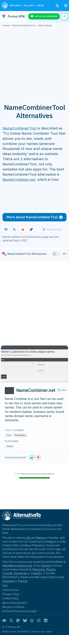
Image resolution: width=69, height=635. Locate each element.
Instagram (20, 573)
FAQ (4, 586)
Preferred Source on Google (19, 611)
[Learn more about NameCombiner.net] (9, 390)
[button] (62, 390)
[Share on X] (14, 229)
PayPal (22, 581)
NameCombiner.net (18, 179)
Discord (46, 565)
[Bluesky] (25, 620)
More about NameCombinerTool (32, 217)
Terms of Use (10, 590)
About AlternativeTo (14, 602)
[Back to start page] (5, 5)
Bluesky (51, 569)
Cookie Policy (10, 598)
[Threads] (32, 620)
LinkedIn (36, 573)
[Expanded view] (54, 254)
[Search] (57, 6)
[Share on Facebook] (5, 229)
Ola (28, 537)
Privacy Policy (10, 594)
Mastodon (38, 569)
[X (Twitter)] (11, 620)
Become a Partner (13, 607)
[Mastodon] (18, 620)
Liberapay (8, 581)
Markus (40, 537)
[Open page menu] (65, 5)
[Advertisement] (34, 63)
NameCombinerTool (19, 128)
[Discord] (4, 620)
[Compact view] (58, 254)
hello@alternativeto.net (17, 565)
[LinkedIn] (46, 620)
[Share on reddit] (22, 229)
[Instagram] (39, 620)
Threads (7, 573)
